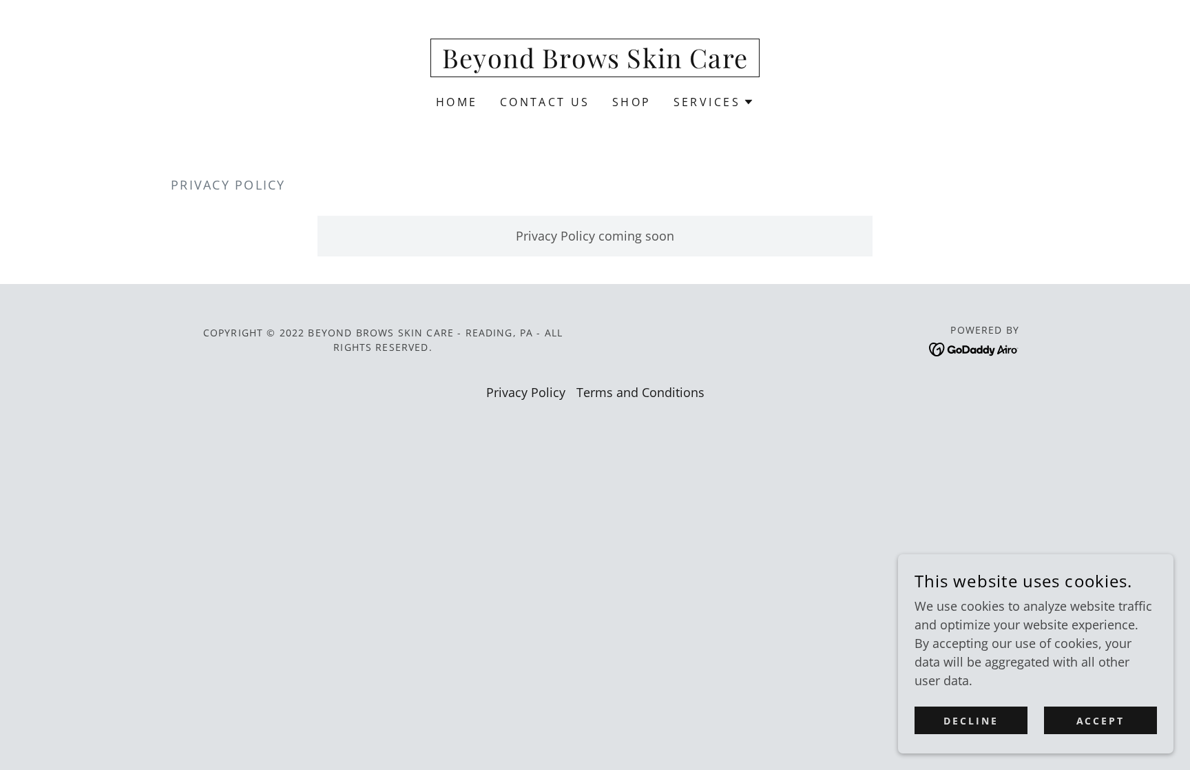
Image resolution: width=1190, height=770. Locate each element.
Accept (1100, 720)
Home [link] (457, 102)
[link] (595, 63)
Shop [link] (631, 102)
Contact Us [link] (545, 102)
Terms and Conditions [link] (640, 392)
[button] (714, 102)
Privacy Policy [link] (525, 392)
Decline (971, 720)
